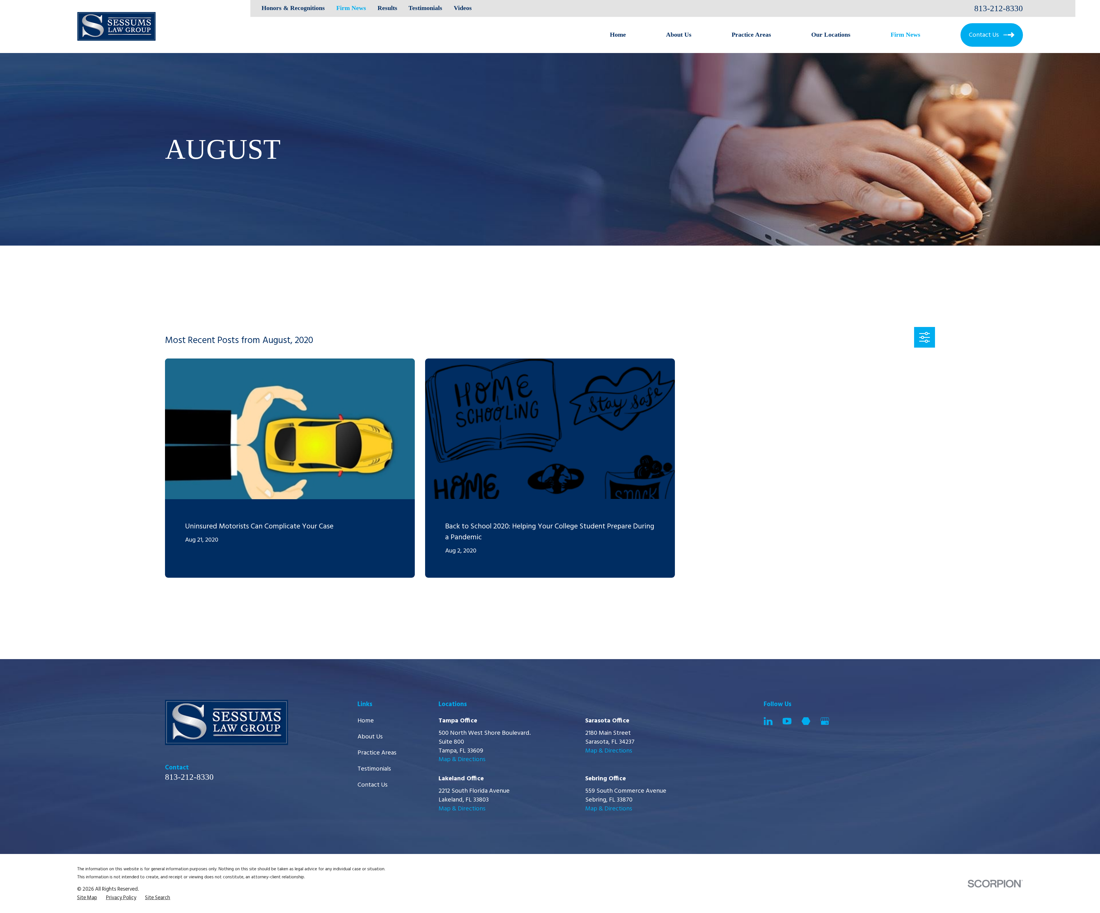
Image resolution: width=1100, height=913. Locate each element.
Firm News (351, 7)
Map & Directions (462, 760)
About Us (370, 737)
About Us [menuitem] (679, 34)
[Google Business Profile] (824, 721)
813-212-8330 (998, 8)
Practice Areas (377, 753)
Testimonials (425, 7)
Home (366, 721)
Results (387, 7)
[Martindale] (806, 721)
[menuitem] (87, 898)
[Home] (116, 26)
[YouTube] (787, 721)
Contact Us (373, 785)
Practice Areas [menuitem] (751, 34)
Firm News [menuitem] (905, 34)
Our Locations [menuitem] (830, 34)
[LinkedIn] (768, 721)
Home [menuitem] (618, 34)
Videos (463, 7)
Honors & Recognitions (293, 7)
